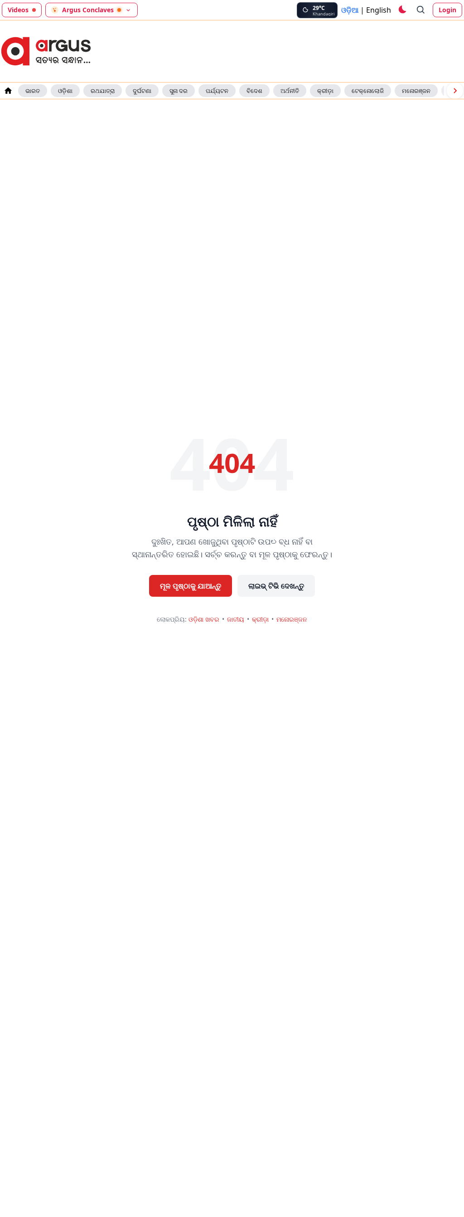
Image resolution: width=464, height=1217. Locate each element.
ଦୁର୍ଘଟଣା (142, 91)
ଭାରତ (32, 91)
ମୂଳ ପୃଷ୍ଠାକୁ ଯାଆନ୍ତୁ (190, 586)
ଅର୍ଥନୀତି (289, 91)
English (378, 10)
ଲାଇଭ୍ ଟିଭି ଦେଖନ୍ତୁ (276, 586)
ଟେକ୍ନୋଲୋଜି (368, 91)
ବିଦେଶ (254, 91)
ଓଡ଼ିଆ (349, 10)
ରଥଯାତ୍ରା (103, 91)
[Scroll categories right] (455, 91)
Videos (18, 9)
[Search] (421, 10)
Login (447, 9)
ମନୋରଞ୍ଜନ (416, 91)
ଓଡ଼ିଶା (65, 91)
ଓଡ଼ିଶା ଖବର (203, 619)
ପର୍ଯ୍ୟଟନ (217, 91)
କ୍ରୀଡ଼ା (325, 91)
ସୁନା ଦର (178, 91)
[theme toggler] (402, 10)
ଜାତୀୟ (235, 619)
